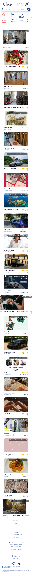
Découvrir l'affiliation (16, 549)
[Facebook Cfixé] (12, 556)
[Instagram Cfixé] (19, 556)
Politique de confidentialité (16, 536)
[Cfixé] (7, 4)
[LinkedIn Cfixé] (15, 556)
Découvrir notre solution (16, 544)
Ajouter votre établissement (16, 547)
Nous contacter (16, 537)
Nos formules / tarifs (16, 546)
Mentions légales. (21, 570)
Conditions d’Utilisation (16, 534)
